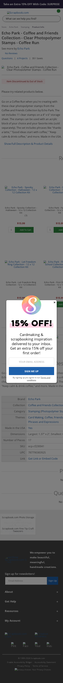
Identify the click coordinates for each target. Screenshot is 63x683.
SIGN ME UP (31, 371)
